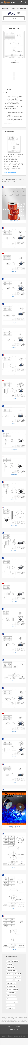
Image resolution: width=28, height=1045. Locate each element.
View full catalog (14, 62)
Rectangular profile (11, 983)
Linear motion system (11, 970)
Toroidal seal (18, 973)
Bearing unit (18, 980)
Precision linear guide (11, 999)
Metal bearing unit (11, 992)
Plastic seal (9, 964)
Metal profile (15, 961)
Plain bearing (10, 980)
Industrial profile (10, 967)
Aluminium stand (10, 1008)
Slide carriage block (11, 995)
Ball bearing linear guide (12, 989)
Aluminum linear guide (12, 1002)
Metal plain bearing (11, 986)
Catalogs (13, 18)
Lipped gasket (18, 977)
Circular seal (10, 973)
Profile (8, 961)
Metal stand (9, 977)
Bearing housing (10, 1005)
